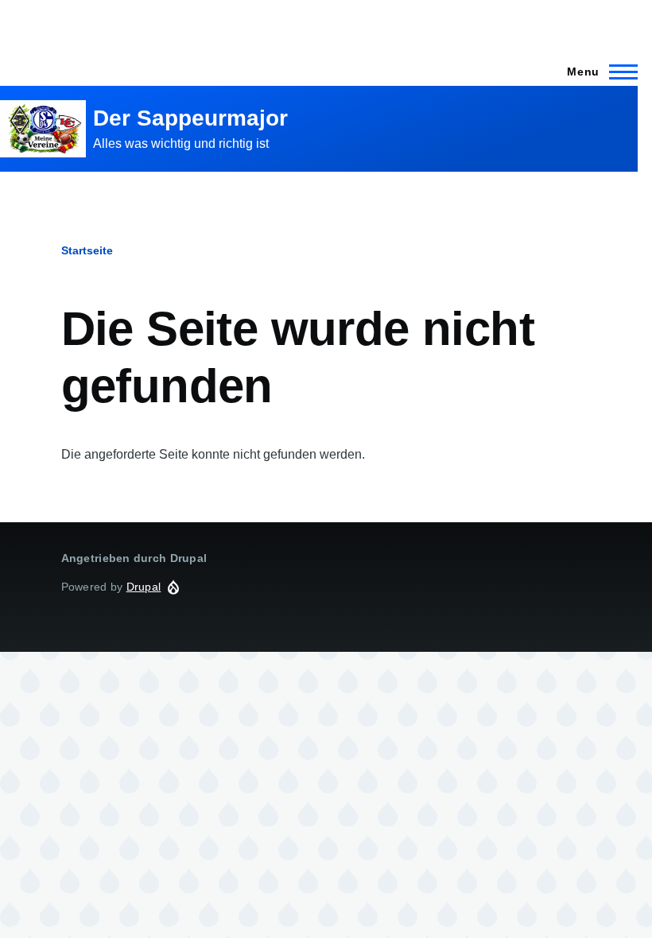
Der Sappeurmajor (190, 118)
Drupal (143, 586)
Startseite (87, 250)
